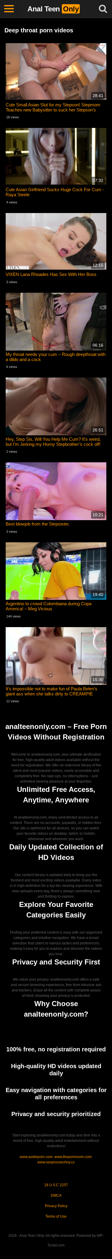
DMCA (56, 1195)
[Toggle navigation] (9, 9)
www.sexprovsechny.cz (56, 1162)
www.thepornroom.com (73, 1157)
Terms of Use (56, 1216)
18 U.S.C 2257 (56, 1185)
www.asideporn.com (36, 1157)
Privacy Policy (56, 1206)
